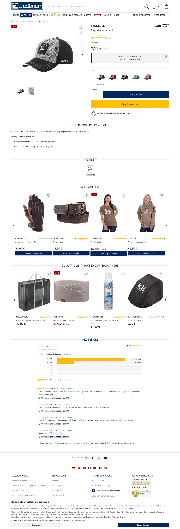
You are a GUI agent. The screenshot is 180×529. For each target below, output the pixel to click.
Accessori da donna (26, 22)
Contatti (55, 480)
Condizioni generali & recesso (104, 495)
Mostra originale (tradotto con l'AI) (55, 397)
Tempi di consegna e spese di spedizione (28, 485)
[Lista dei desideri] (160, 6)
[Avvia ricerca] (147, 6)
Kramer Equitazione (102, 475)
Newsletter (56, 490)
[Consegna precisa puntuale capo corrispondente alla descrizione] (141, 487)
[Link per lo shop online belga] (100, 467)
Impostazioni (37, 525)
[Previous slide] (13, 54)
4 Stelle (50, 362)
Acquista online (20, 475)
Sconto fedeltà (58, 495)
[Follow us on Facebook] (92, 457)
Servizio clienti (59, 475)
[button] (55, 15)
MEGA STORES (160, 15)
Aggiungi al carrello (34, 253)
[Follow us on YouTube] (105, 457)
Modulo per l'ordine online (23, 495)
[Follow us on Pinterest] (99, 457)
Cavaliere (14, 22)
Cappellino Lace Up (41, 22)
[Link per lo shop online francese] (90, 467)
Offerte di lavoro (106, 490)
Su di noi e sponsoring (101, 485)
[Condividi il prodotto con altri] (81, 33)
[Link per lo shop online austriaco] (79, 467)
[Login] (154, 6)
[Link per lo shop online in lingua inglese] (106, 467)
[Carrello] (166, 6)
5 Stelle (50, 359)
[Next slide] (82, 54)
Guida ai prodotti (59, 485)
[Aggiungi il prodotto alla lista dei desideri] (81, 27)
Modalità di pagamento (21, 480)
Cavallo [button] (37, 15)
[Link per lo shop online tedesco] (74, 467)
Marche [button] (107, 15)
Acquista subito (130, 104)
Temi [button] (45, 15)
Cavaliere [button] (26, 15)
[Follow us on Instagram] (86, 457)
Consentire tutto (143, 525)
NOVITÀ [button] (15, 15)
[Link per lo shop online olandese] (95, 467)
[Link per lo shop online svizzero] (85, 467)
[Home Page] (27, 5)
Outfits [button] (87, 15)
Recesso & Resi (18, 490)
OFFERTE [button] (97, 15)
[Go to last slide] (13, 225)
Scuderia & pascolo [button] (72, 15)
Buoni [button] (117, 15)
